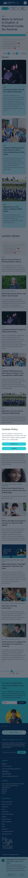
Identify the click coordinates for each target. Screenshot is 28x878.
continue (14, 448)
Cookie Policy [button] (14, 444)
